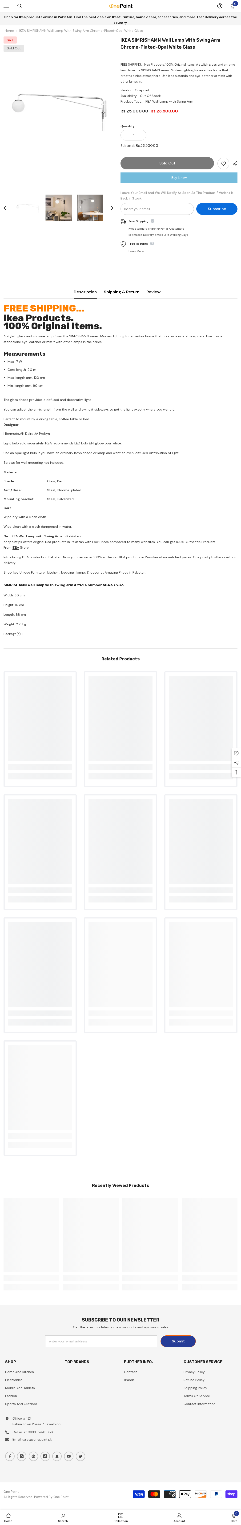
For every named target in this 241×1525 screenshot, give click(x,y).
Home (9, 30)
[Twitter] (80, 1456)
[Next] (112, 208)
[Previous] (4, 208)
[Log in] (220, 6)
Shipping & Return (121, 292)
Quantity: (127, 126)
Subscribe (217, 208)
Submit (178, 1341)
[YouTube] (68, 1456)
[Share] (233, 163)
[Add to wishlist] (223, 163)
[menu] (6, 6)
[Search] (20, 6)
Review (153, 292)
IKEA (15, 547)
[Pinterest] (33, 1456)
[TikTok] (45, 1456)
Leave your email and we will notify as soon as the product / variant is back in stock (176, 195)
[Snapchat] (57, 1456)
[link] (40, 767)
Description (85, 292)
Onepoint (142, 90)
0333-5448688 (40, 1432)
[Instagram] (21, 1456)
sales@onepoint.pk (37, 1439)
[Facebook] (10, 1456)
